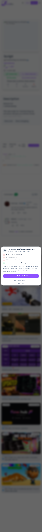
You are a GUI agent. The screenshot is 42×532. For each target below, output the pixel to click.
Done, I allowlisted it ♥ (21, 276)
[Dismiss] (39, 248)
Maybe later (21, 283)
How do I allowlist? (20, 280)
